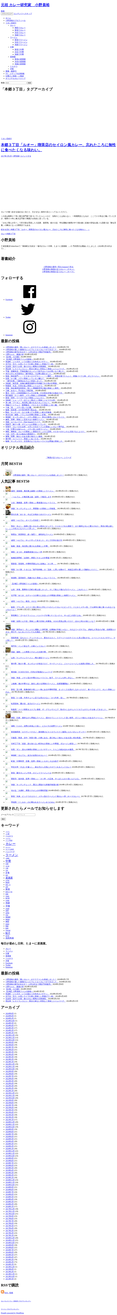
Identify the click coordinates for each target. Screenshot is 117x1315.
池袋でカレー (20, 35)
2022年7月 (9, 1076)
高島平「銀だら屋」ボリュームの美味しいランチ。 (26, 424)
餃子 (7, 933)
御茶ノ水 (8, 884)
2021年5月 (9, 1110)
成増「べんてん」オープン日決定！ (25, 520)
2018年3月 (9, 1202)
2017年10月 (10, 1214)
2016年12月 (10, 1238)
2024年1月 (9, 1033)
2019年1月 (9, 1178)
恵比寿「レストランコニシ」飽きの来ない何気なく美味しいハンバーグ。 (35, 369)
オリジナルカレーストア (15, 78)
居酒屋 (13, 57)
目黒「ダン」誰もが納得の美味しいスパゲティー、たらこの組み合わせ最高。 (43, 749)
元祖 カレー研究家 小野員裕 (25, 5)
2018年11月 (10, 1182)
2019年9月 (9, 1158)
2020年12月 (10, 1122)
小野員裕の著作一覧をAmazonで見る (58, 267)
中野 (6, 864)
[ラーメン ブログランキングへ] (7, 1307)
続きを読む (45, 229)
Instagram (9, 967)
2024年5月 (9, 1023)
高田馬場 (9, 938)
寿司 (6, 875)
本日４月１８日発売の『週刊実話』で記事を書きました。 (29, 374)
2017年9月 (9, 1216)
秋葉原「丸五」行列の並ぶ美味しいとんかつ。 (24, 386)
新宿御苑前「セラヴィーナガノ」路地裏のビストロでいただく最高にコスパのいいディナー (48, 732)
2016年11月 (10, 1240)
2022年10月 (10, 1069)
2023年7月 (9, 1047)
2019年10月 (10, 1156)
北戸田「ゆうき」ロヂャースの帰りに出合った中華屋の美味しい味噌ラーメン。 (44, 595)
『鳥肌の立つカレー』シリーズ (58, 458)
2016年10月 (10, 1243)
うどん (7, 831)
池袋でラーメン (21, 45)
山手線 (7, 880)
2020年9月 (9, 1129)
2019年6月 (9, 1165)
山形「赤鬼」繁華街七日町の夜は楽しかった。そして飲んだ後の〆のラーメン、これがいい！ (49, 590)
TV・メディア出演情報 (14, 74)
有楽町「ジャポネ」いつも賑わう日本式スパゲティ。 (27, 362)
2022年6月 (9, 1079)
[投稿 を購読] (2, 1293)
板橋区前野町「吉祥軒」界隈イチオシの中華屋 (30, 558)
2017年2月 (9, 1233)
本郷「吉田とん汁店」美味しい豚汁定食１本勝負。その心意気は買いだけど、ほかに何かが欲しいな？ (53, 621)
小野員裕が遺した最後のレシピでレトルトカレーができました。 (31, 350)
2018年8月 (9, 1190)
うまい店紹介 (10, 23)
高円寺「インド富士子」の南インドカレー (28, 646)
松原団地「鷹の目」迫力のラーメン (25, 704)
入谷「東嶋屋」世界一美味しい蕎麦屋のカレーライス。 (34, 503)
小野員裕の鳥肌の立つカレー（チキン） (58, 269)
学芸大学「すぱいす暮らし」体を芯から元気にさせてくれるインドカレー (41, 767)
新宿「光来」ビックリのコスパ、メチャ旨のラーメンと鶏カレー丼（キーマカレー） (46, 796)
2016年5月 (9, 1255)
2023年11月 (10, 1038)
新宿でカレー (20, 30)
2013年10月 (10, 1276)
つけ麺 (7, 834)
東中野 (7, 898)
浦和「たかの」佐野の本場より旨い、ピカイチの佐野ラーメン (36, 726)
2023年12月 (10, 1035)
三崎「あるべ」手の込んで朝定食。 (20, 391)
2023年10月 (10, 1040)
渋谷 (6, 915)
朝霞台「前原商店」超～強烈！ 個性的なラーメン (32, 534)
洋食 (12, 69)
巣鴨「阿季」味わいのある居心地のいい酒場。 (24, 436)
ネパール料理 (9, 849)
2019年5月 (9, 1168)
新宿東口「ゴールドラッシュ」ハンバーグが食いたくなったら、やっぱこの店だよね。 (46, 615)
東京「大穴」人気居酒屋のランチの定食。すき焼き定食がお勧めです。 (34, 393)
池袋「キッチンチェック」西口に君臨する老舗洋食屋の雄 (35, 785)
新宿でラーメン (21, 40)
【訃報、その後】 (12, 357)
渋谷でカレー (20, 33)
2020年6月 (9, 1136)
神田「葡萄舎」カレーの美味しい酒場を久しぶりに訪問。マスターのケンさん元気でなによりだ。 (45, 432)
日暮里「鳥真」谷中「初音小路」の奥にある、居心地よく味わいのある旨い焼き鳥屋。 (46, 738)
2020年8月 (9, 1132)
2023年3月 (9, 1057)
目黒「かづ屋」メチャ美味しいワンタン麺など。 (25, 378)
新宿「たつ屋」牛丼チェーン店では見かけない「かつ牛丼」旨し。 (38, 698)
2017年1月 (9, 1235)
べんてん (8, 838)
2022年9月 (9, 1071)
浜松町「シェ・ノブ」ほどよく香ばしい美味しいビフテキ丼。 (31, 400)
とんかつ (13, 66)
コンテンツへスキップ (23, 14)
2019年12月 (10, 1151)
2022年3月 (9, 1086)
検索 (3, 11)
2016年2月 (9, 1262)
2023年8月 (9, 1045)
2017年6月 (9, 1223)
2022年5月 (9, 1081)
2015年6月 (9, 1269)
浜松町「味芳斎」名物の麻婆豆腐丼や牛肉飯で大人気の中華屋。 (31, 383)
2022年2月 (9, 1088)
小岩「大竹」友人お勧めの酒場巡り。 (21, 434)
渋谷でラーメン (21, 42)
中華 (12, 47)
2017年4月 (9, 1228)
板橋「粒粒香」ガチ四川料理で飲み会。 (21, 410)
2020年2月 (9, 1146)
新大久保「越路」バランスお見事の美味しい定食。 (26, 415)
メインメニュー (7, 14)
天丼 (6, 870)
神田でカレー (20, 28)
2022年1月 (9, 1091)
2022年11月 (10, 1067)
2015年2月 (9, 1272)
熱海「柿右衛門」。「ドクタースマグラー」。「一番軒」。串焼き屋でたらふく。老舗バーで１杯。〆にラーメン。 (53, 376)
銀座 (6, 928)
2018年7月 (9, 1192)
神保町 (8, 917)
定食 (7, 873)
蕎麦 (6, 926)
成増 (6, 887)
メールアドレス (7, 815)
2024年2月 (9, 1030)
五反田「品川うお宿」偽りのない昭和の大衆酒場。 (26, 366)
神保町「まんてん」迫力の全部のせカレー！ (29, 755)
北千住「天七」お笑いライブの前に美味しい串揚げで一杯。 (30, 364)
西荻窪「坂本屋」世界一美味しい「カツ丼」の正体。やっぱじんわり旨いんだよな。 (46, 779)
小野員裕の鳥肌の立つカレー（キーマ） (58, 272)
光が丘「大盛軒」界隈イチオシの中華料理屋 (29, 790)
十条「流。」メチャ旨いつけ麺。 (19, 407)
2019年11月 (10, 1153)
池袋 (7, 903)
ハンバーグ (10, 852)
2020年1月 (9, 1149)
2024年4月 (9, 1026)
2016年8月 (9, 1247)
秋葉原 (7, 924)
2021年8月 (9, 1103)
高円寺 (7, 935)
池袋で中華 (19, 54)
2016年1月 (9, 1264)
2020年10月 (10, 1127)
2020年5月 (9, 1139)
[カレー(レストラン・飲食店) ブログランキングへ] (7, 1299)
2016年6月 (9, 1252)
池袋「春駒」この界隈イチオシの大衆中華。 (29, 652)
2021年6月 (9, 1108)
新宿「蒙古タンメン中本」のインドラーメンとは (31, 773)
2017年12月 (10, 1209)
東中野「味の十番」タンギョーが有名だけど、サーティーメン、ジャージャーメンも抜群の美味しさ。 (53, 664)
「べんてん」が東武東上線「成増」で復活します (31, 497)
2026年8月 (9, 1013)
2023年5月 (9, 1052)
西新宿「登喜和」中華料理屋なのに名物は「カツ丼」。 (34, 564)
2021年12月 (10, 1093)
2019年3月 (9, 1173)
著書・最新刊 (10, 71)
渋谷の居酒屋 (20, 61)
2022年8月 (9, 1074)
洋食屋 (7, 908)
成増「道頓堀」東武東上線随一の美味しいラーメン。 (33, 491)
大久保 (7, 866)
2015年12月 (10, 1267)
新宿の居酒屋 (20, 59)
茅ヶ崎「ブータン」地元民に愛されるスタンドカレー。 (28, 403)
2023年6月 (9, 1050)
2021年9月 (9, 1100)
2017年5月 (9, 1226)
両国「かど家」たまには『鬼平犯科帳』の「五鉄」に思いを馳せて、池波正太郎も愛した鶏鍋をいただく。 (55, 570)
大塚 (6, 868)
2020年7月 (9, 1134)
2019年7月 (9, 1163)
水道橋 (7, 900)
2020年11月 (10, 1124)
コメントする (25, 156)
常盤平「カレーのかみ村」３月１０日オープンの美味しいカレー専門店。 (35, 427)
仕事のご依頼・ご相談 (14, 76)
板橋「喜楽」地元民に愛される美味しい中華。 (30, 546)
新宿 (7, 889)
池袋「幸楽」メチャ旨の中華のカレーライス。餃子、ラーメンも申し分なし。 (43, 678)
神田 (7, 922)
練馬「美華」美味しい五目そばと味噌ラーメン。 (25, 419)
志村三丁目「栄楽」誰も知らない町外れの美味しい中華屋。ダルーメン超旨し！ (44, 744)
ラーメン (13, 37)
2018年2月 (9, 1204)
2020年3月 (9, 1144)
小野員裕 (16, 156)
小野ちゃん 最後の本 (14, 354)
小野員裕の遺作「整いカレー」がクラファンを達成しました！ (31, 347)
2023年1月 (9, 1062)
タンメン (8, 847)
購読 (3, 819)
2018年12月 (10, 1180)
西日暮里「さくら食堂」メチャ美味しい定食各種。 (26, 395)
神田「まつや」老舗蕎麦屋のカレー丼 (26, 552)
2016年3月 (9, 1260)
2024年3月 (9, 1028)
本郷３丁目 (11, 234)
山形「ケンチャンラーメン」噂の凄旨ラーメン (30, 658)
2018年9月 (9, 1187)
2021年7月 (9, 1105)
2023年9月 (9, 1042)
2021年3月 (9, 1115)
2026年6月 (9, 1016)
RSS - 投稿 (9, 1293)
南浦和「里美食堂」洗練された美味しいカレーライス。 (34, 578)
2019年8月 (9, 1161)
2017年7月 (9, 1221)
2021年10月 (10, 1098)
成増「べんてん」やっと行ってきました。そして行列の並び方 (36, 540)
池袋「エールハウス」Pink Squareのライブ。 (23, 422)
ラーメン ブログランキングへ (10, 1309)
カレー (13, 25)
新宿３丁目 (8, 892)
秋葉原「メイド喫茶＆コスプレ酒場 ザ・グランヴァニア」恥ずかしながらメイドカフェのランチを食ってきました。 (59, 709)
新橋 (6, 894)
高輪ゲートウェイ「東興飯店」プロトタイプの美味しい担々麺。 (31, 405)
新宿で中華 (19, 49)
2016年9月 (9, 1245)
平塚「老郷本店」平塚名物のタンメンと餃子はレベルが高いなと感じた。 (35, 371)
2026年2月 (9, 1018)
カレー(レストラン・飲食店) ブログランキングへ (16, 1301)
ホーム (8, 18)
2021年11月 (10, 1095)
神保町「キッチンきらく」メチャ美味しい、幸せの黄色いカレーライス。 (35, 417)
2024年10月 (10, 1021)
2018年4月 (9, 1199)
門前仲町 (8, 930)
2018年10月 (10, 1185)
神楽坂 (7, 919)
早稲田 (7, 896)
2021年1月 (9, 1120)
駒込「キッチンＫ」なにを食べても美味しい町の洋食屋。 (29, 412)
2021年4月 (9, 1112)
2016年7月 (9, 1250)
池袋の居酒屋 (20, 64)
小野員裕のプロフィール (15, 20)
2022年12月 (10, 1064)
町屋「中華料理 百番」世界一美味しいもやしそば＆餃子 (35, 761)
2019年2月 (9, 1175)
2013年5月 (9, 1279)
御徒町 (7, 882)
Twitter (8, 965)
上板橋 (7, 858)
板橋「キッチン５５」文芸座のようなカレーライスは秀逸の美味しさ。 (34, 441)
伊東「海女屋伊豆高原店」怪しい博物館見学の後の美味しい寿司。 (32, 388)
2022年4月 (9, 1083)
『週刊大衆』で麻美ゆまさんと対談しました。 (24, 381)
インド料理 (8, 840)
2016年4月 (9, 1257)
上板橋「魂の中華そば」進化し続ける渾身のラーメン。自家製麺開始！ (40, 684)
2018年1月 (9, 1206)
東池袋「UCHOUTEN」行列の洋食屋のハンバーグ (32, 672)
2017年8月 (9, 1219)
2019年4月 (9, 1170)
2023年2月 (9, 1059)
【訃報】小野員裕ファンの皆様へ (19, 359)
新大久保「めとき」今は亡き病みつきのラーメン (31, 514)
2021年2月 (9, 1117)
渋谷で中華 (19, 52)
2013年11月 (10, 1274)
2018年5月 (9, 1197)
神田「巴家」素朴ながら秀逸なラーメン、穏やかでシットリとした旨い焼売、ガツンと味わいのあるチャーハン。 (57, 718)
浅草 (7, 911)
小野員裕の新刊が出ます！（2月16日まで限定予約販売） (28, 352)
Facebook (9, 963)
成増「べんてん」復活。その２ (24, 601)
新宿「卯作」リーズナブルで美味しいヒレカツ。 (25, 398)
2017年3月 (9, 1231)
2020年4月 (9, 1141)
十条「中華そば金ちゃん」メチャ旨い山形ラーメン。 (27, 429)
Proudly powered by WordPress (12, 1313)
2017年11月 (10, 1211)
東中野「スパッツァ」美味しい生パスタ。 (22, 439)
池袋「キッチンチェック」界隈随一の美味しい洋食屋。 (34, 509)
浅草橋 (7, 913)
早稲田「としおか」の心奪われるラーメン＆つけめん (33, 802)
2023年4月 (9, 1054)
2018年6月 (9, 1194)
